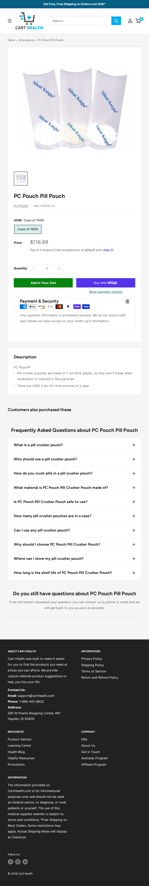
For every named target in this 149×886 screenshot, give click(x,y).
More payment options (105, 292)
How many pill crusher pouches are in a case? (52, 516)
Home (11, 40)
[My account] (130, 21)
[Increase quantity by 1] (59, 268)
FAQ (84, 739)
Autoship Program (94, 758)
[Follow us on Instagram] (18, 861)
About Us (88, 745)
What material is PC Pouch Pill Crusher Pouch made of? (61, 487)
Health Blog (16, 752)
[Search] (116, 20)
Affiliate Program (93, 764)
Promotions (16, 764)
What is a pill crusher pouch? (38, 445)
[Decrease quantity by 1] (34, 268)
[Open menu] (10, 20)
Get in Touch (90, 752)
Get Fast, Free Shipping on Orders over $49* (74, 4)
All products (26, 40)
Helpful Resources (21, 758)
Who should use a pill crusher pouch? (45, 459)
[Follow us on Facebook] (10, 861)
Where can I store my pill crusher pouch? (49, 558)
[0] (138, 20)
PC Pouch (21, 205)
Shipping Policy (92, 665)
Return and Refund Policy (99, 677)
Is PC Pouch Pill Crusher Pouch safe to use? (50, 502)
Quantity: (21, 268)
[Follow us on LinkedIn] (25, 861)
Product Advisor (20, 739)
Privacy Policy (91, 659)
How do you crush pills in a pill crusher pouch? (53, 473)
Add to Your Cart (43, 283)
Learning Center (19, 745)
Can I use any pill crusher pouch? (42, 530)
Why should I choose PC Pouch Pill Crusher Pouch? (57, 544)
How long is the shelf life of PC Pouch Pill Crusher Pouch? (63, 572)
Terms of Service (93, 671)
